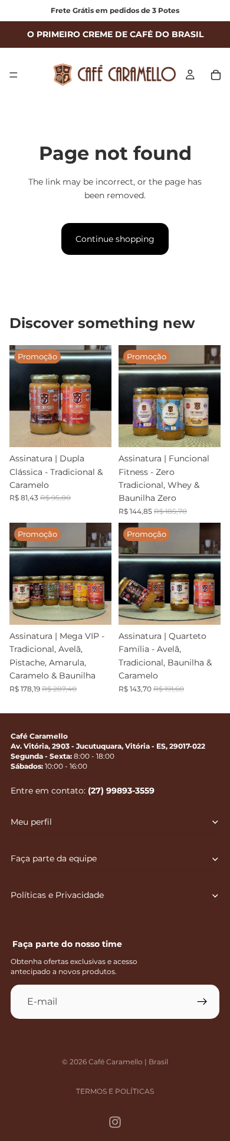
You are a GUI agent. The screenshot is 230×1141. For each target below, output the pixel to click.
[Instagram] (115, 1122)
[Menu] (13, 74)
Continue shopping (115, 239)
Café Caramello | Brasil (128, 1061)
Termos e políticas (115, 1091)
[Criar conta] (202, 1001)
